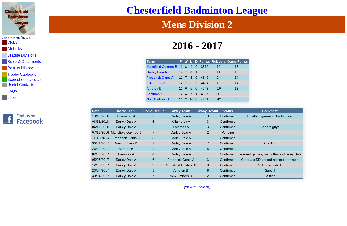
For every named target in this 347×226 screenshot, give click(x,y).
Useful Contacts (20, 85)
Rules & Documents (24, 62)
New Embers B (158, 99)
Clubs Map (16, 49)
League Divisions (22, 55)
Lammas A (154, 94)
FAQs (12, 91)
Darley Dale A (157, 72)
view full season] (197, 187)
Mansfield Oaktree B (162, 67)
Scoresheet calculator (25, 80)
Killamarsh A (156, 83)
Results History (20, 68)
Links (11, 98)
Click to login (11, 37)
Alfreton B (154, 88)
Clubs (12, 42)
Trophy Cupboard (22, 74)
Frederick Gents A (160, 77)
